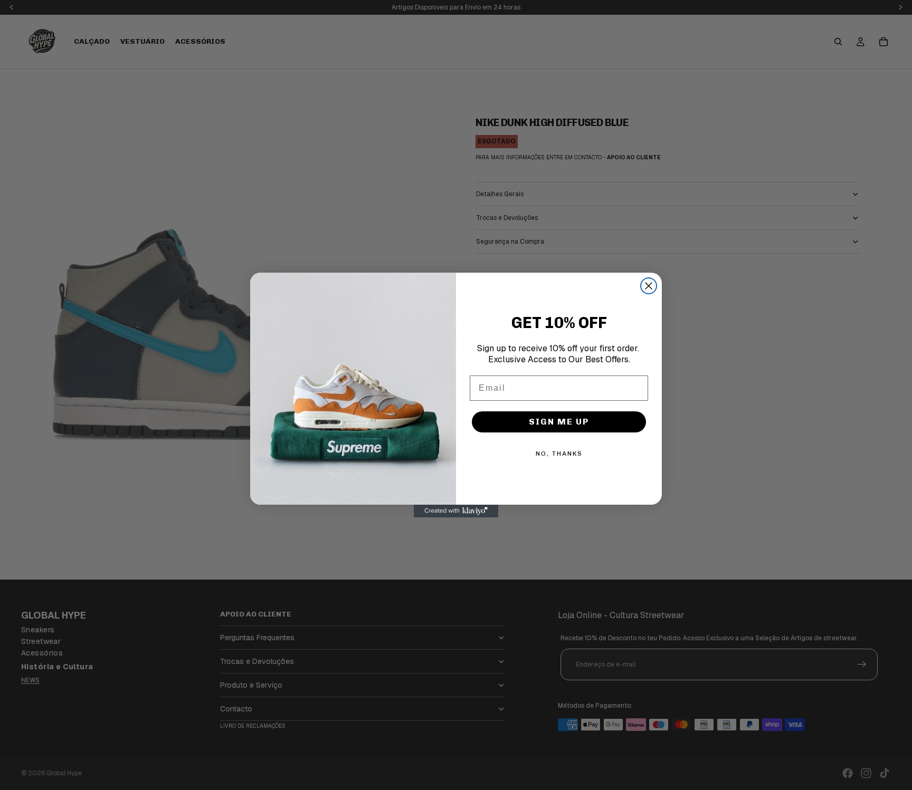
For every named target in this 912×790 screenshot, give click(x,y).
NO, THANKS (559, 453)
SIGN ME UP (559, 422)
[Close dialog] (649, 286)
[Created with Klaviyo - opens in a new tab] (456, 511)
